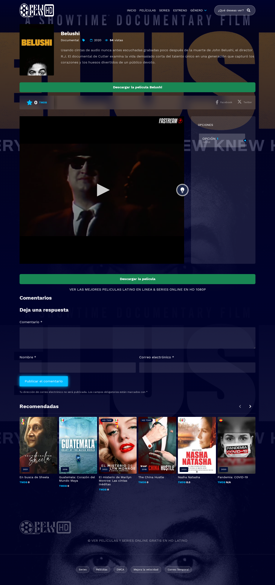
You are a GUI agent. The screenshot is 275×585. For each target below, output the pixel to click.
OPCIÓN (210, 140)
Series (83, 569)
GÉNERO (196, 10)
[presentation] (250, 406)
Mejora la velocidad (146, 569)
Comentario (31, 322)
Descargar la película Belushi (137, 87)
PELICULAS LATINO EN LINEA (127, 289)
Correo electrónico (156, 357)
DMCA (120, 569)
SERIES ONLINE (169, 289)
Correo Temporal (178, 569)
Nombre (28, 357)
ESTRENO (180, 10)
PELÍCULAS (147, 10)
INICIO (131, 10)
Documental (70, 40)
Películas (101, 569)
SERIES (164, 10)
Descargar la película (137, 279)
